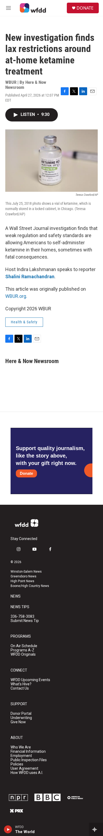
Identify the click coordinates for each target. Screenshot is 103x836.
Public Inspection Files (29, 760)
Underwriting (21, 718)
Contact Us (20, 688)
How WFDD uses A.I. (27, 773)
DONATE (85, 8)
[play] (8, 829)
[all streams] (96, 829)
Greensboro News (23, 576)
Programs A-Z (22, 650)
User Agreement (24, 768)
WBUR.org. (16, 296)
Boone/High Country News (30, 586)
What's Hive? (21, 684)
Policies (17, 764)
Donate (26, 473)
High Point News (22, 581)
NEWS (16, 596)
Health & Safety (24, 322)
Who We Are (21, 747)
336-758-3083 (22, 617)
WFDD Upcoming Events (30, 680)
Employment (21, 756)
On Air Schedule (24, 646)
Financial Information (28, 752)
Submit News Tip (25, 621)
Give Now (18, 722)
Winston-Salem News (26, 571)
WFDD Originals (23, 654)
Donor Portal (21, 714)
